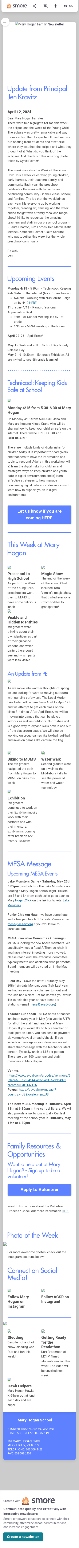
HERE (33, 303)
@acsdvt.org (20, 924)
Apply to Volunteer (39, 1189)
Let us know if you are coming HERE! (39, 514)
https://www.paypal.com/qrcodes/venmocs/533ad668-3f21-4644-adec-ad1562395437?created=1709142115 (39, 1080)
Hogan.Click (23, 900)
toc (5, 21)
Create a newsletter (23, 1537)
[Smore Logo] (17, 6)
